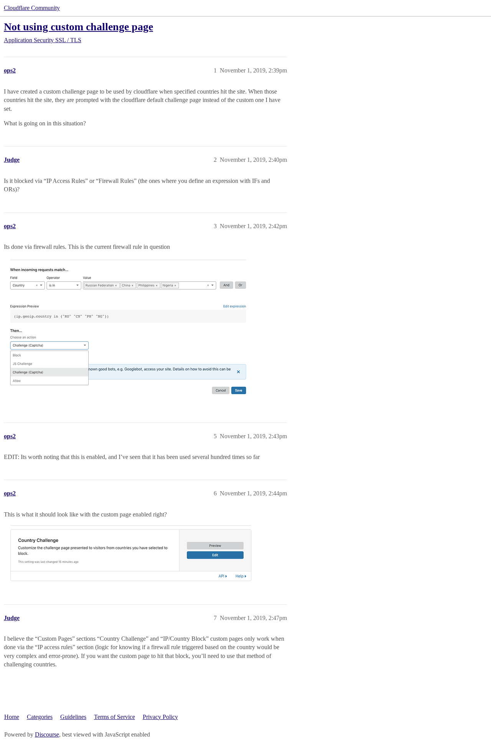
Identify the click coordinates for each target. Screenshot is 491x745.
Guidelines (73, 717)
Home (11, 717)
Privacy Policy (160, 717)
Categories (40, 717)
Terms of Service (114, 717)
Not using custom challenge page (78, 27)
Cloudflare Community (32, 8)
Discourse (47, 734)
